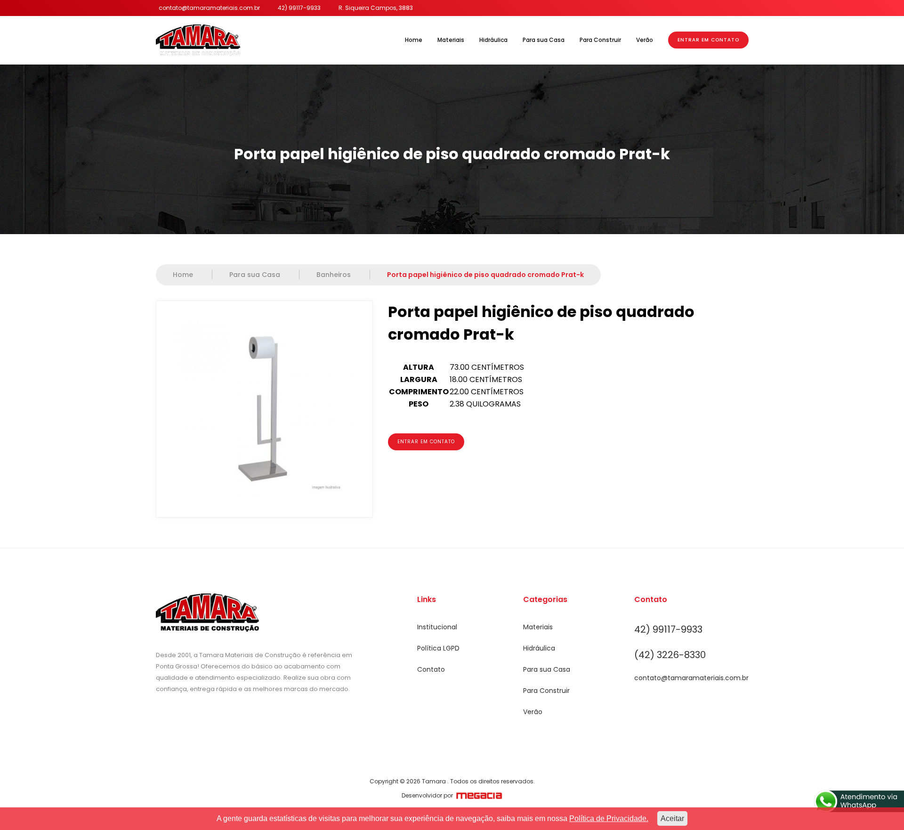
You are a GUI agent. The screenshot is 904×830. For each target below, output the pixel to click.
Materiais (450, 40)
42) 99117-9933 (299, 8)
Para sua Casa (544, 40)
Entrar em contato (426, 441)
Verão (644, 40)
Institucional (437, 627)
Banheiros (334, 274)
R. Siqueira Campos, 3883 (376, 8)
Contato (431, 669)
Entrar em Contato (708, 39)
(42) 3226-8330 (670, 654)
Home (413, 40)
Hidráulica (493, 40)
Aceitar (672, 818)
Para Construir (600, 40)
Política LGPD (438, 648)
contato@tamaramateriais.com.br (209, 8)
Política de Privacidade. (608, 818)
